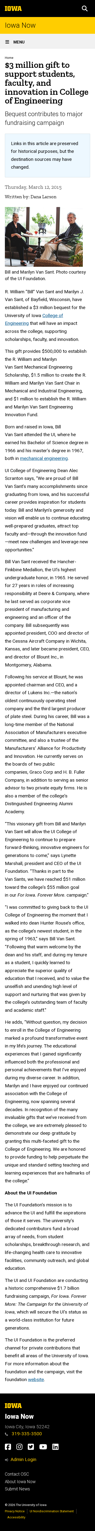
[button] (85, 8)
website (36, 1379)
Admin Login (23, 1459)
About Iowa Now (20, 1481)
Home (9, 58)
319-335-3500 (26, 1433)
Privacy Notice (15, 1511)
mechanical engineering (44, 458)
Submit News (17, 1489)
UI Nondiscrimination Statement (52, 1511)
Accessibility (16, 1517)
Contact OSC (17, 1474)
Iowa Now (20, 25)
